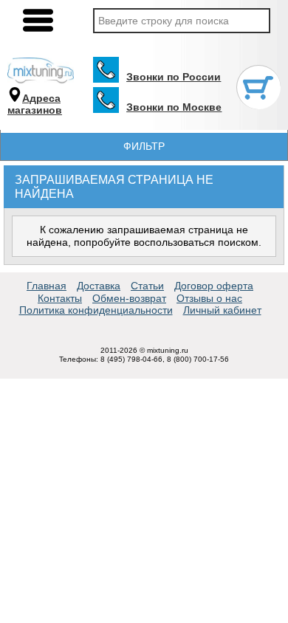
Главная (46, 286)
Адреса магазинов (34, 104)
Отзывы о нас (209, 298)
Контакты (60, 298)
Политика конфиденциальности (96, 310)
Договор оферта (213, 286)
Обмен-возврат (129, 298)
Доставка (98, 286)
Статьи (147, 286)
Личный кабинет (222, 310)
